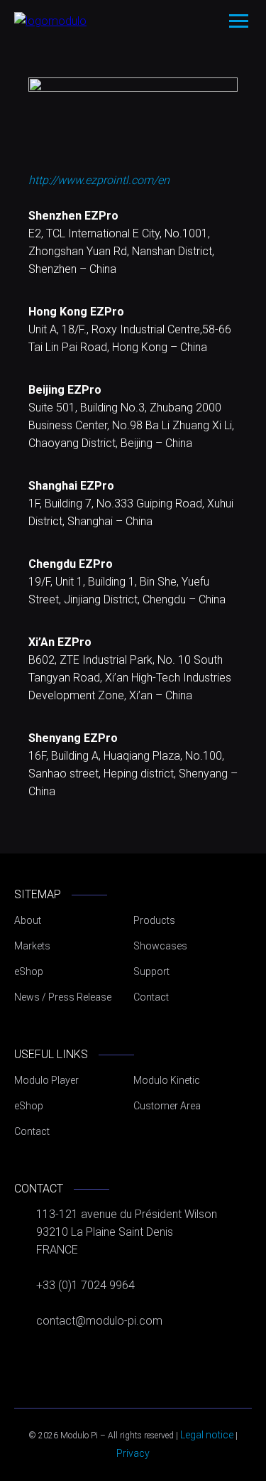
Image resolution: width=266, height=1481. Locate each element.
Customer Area (167, 1105)
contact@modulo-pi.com (99, 1320)
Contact (151, 997)
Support (151, 971)
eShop (28, 971)
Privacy (133, 1453)
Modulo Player (46, 1080)
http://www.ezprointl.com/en (99, 180)
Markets (32, 946)
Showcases (160, 946)
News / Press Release (62, 997)
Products (154, 920)
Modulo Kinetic (166, 1080)
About (27, 920)
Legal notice (206, 1434)
